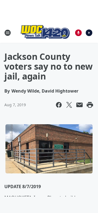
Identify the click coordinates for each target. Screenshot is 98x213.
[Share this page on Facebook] (59, 105)
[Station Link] (45, 32)
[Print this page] (90, 105)
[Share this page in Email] (79, 105)
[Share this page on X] (69, 105)
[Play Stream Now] (89, 32)
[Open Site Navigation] (7, 32)
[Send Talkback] (78, 32)
